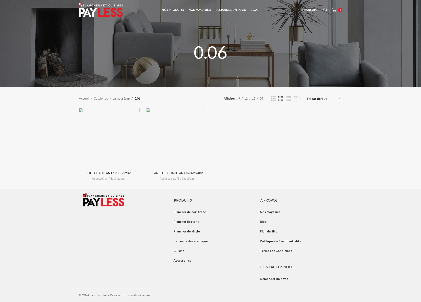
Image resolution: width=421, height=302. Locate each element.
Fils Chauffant (117, 178)
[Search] (325, 10)
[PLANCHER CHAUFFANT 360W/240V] (176, 138)
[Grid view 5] (288, 98)
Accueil (84, 98)
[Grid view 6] (296, 98)
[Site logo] (101, 9)
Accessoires (100, 178)
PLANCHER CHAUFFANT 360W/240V (176, 173)
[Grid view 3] (273, 98)
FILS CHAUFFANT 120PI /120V (109, 173)
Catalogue (101, 98)
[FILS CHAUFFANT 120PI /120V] (109, 138)
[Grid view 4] (280, 98)
